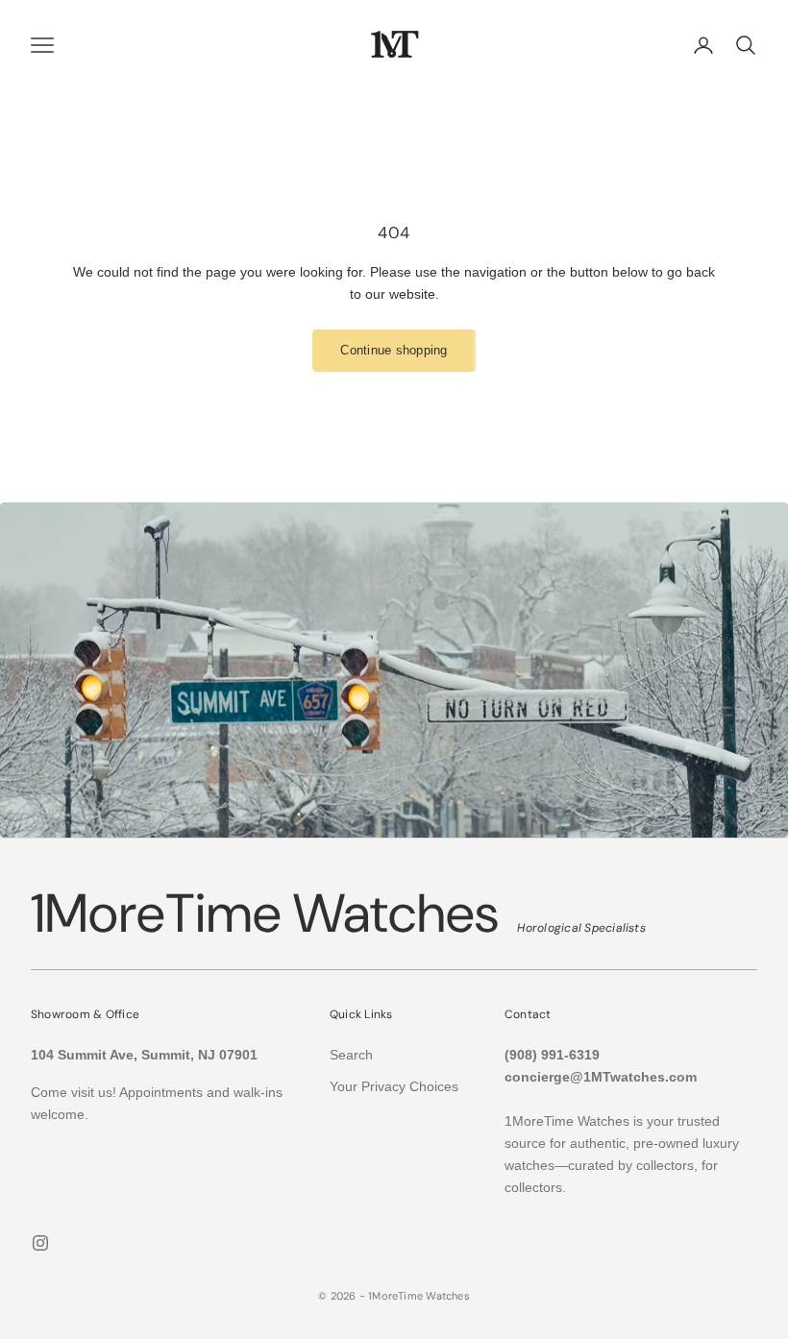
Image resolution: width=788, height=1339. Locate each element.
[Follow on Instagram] (40, 1243)
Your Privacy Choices (394, 1086)
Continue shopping (393, 350)
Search (351, 1054)
